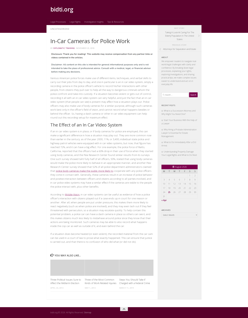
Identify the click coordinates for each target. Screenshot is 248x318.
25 (169, 192)
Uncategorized (59, 28)
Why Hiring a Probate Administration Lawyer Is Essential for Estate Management (179, 133)
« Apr (164, 200)
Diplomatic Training (64, 48)
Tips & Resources (115, 21)
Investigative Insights (94, 21)
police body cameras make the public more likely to (84, 171)
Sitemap (87, 312)
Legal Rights (75, 21)
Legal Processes (58, 21)
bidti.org (61, 9)
